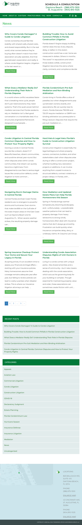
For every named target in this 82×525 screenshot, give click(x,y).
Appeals (7, 369)
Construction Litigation (14, 393)
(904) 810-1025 (69, 512)
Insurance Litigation (13, 434)
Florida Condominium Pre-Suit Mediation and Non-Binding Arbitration (58, 90)
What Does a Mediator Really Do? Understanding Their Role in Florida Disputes (21, 90)
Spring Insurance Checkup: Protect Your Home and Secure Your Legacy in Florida (22, 255)
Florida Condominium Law (15, 416)
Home (5, 16)
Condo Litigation (11, 387)
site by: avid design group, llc (70, 522)
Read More (10, 71)
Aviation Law (9, 375)
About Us (13, 16)
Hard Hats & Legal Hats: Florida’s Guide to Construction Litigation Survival (59, 141)
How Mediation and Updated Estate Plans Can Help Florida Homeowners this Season (57, 195)
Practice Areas (34, 16)
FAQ (43, 16)
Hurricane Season (12, 422)
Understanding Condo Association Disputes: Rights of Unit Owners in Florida (59, 255)
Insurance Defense (12, 428)
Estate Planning (11, 410)
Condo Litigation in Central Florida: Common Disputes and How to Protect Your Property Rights (22, 141)
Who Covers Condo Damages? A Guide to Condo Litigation (29, 326)
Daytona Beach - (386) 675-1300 (62, 7)
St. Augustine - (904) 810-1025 (63, 9)
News (48, 16)
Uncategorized (10, 451)
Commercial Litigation (13, 381)
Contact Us (57, 16)
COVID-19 (8, 398)
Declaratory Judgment (14, 404)
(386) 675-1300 (69, 491)
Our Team (22, 16)
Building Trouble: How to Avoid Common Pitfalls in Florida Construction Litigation (58, 37)
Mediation (8, 439)
